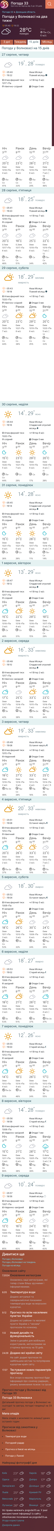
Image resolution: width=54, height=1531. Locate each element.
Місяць (47, 41)
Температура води (22, 1292)
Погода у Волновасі (12, 1259)
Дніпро (33, 1479)
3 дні (6, 41)
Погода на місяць (11, 1265)
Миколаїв (7, 1498)
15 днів (33, 41)
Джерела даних (11, 1525)
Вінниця (33, 1505)
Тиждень (20, 41)
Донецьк (34, 1485)
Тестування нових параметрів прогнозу (30, 1371)
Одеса (5, 1479)
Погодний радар (14, 1442)
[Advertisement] (27, 118)
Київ (4, 1473)
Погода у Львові (14, 1455)
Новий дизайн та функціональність (22, 1334)
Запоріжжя (8, 1485)
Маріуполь (35, 1498)
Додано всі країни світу (26, 1353)
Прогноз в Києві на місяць (20, 1449)
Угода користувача (13, 1520)
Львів (5, 1492)
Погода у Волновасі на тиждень (19, 1262)
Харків (33, 1473)
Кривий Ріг (35, 1492)
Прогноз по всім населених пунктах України (29, 1314)
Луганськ (7, 1505)
